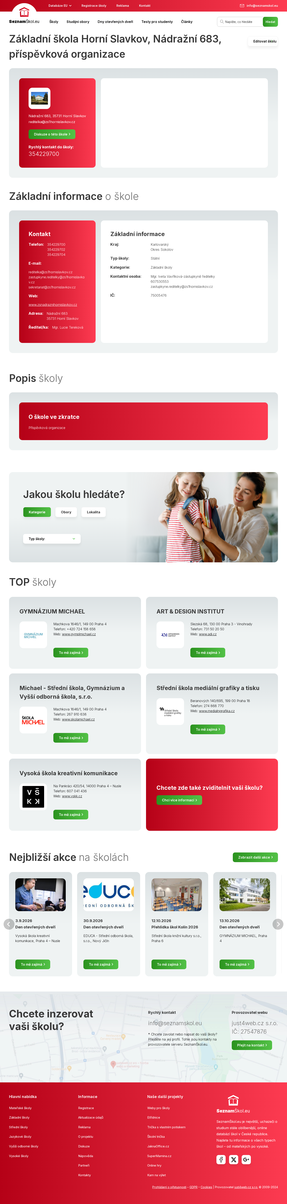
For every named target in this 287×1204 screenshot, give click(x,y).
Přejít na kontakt (250, 1045)
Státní (155, 258)
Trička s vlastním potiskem (166, 1127)
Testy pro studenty (157, 22)
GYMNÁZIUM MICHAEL (52, 611)
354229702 (56, 249)
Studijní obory (78, 22)
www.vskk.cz (72, 796)
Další (278, 924)
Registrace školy (94, 5)
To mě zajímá (69, 652)
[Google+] (246, 1159)
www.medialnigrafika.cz (217, 711)
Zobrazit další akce (254, 857)
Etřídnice (153, 1117)
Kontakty (84, 1175)
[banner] (24, 14)
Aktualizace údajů (90, 1117)
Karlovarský (160, 244)
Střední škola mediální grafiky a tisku (208, 688)
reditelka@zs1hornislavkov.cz (52, 122)
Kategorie (37, 512)
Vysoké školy (18, 1156)
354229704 (56, 254)
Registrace (86, 1108)
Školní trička (156, 1137)
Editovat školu (264, 41)
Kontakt (144, 5)
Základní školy (161, 267)
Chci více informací (178, 800)
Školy (53, 22)
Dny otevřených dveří (115, 22)
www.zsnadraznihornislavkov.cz (53, 305)
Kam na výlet (156, 1175)
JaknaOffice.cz (158, 1146)
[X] (233, 1159)
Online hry (154, 1165)
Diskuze (84, 1146)
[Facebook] (221, 1159)
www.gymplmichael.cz (79, 634)
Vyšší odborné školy (23, 1146)
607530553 (160, 281)
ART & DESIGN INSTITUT (190, 611)
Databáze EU (58, 5)
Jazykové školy (20, 1137)
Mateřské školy (20, 1108)
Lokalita (93, 512)
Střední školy (18, 1127)
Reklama (122, 5)
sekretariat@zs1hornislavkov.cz (52, 287)
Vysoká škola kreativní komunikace (69, 773)
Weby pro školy (158, 1108)
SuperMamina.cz (159, 1156)
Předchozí (9, 924)
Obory (66, 512)
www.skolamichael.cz (78, 719)
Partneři (84, 1165)
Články (186, 22)
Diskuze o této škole (50, 134)
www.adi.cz (208, 634)
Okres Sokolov (162, 249)
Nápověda (85, 1156)
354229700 (44, 153)
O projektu (85, 1137)
